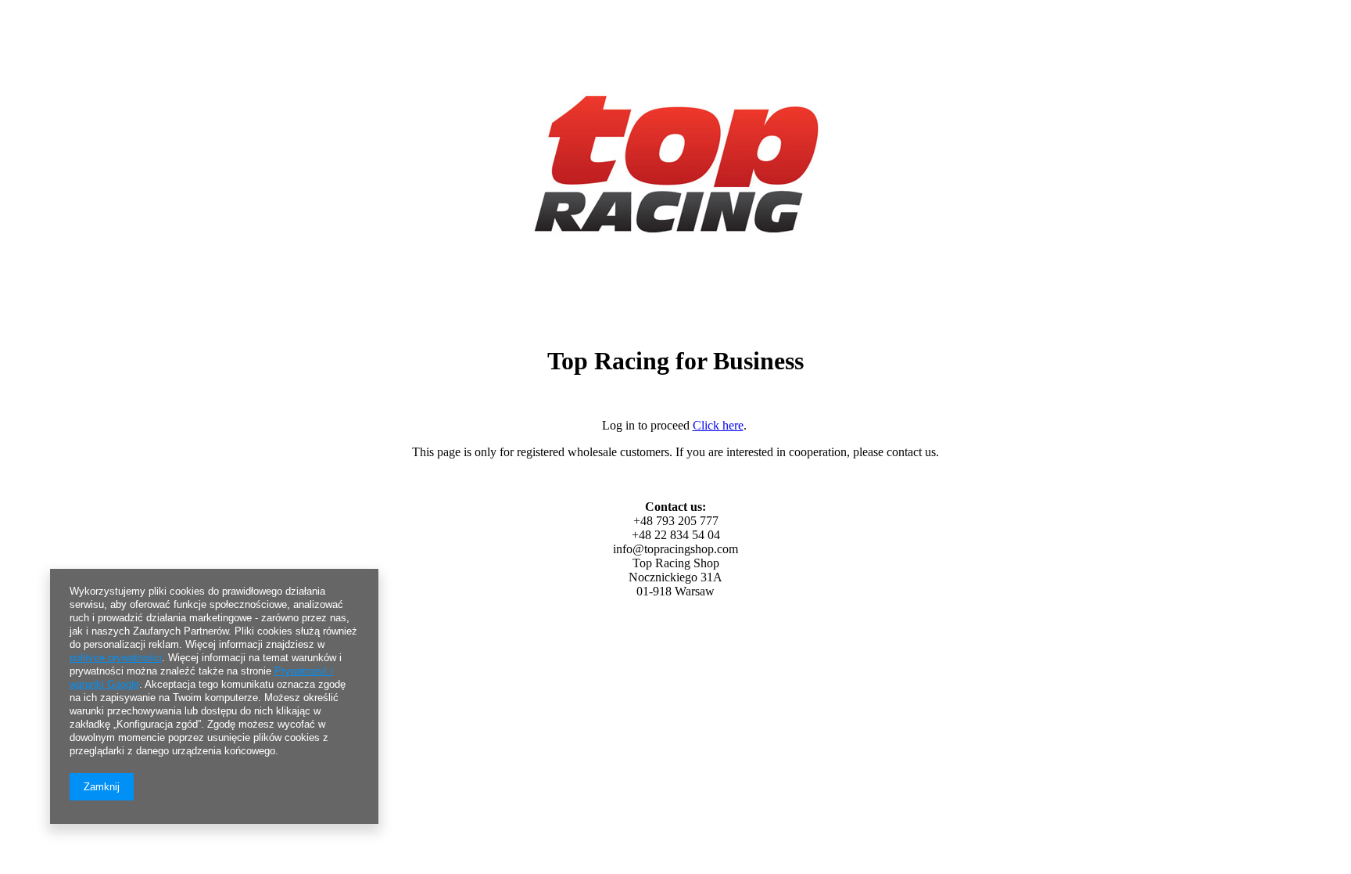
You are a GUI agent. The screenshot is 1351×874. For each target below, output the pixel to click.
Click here (718, 425)
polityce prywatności (116, 658)
